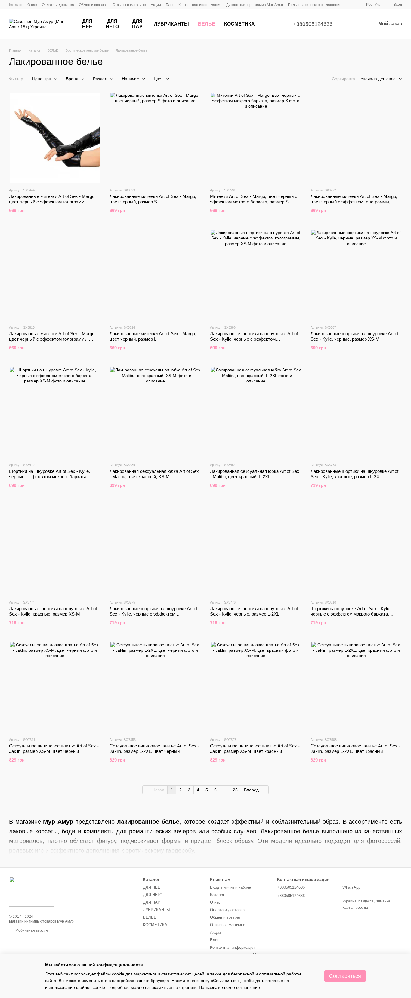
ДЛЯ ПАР (137, 24)
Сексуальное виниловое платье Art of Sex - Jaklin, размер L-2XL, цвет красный (355, 748)
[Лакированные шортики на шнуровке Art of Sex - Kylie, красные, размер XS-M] (54, 550)
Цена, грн (41, 78)
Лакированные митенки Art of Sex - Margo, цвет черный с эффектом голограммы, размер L (52, 339)
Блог (170, 5)
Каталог (16, 5)
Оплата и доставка (58, 5)
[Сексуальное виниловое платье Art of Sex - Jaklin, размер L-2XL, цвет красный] (356, 687)
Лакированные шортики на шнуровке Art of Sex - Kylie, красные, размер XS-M (53, 611)
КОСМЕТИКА (239, 23)
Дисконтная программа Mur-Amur (254, 5)
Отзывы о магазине (129, 5)
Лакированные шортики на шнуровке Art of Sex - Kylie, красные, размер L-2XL (354, 474)
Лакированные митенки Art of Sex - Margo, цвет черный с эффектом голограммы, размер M (354, 202)
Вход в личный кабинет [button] (231, 887)
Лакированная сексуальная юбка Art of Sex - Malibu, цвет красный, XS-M (154, 474)
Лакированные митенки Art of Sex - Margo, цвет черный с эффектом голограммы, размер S (52, 202)
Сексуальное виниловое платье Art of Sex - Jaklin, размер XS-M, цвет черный (54, 748)
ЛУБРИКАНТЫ (171, 23)
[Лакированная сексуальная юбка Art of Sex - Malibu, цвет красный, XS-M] (155, 412)
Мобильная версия (31, 930)
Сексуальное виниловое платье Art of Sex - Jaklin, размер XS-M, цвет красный (255, 748)
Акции (156, 5)
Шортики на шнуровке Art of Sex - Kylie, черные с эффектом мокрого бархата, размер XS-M (49, 477)
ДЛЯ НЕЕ (87, 24)
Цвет (158, 78)
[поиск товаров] (270, 24)
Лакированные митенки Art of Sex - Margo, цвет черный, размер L (153, 336)
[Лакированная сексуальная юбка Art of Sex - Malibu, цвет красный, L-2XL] (255, 412)
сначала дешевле (378, 78)
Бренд (72, 78)
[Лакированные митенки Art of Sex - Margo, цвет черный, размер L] (155, 275)
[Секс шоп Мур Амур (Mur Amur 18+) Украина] (31, 891)
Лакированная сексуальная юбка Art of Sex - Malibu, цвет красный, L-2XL (254, 474)
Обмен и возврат (93, 5)
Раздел (100, 78)
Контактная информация (199, 5)
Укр (377, 4)
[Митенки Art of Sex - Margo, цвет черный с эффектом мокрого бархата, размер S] (255, 138)
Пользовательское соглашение (314, 5)
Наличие (130, 78)
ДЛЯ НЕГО (112, 24)
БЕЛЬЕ (206, 23)
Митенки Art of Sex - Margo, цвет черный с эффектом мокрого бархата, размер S (253, 199)
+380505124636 (312, 24)
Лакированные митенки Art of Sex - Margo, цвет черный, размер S (153, 199)
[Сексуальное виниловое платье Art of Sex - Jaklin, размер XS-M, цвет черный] (54, 687)
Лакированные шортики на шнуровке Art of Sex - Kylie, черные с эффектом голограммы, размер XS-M (254, 339)
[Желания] (355, 24)
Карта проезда (355, 907)
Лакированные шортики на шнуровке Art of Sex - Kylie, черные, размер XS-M (354, 336)
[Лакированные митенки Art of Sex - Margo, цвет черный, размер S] (155, 138)
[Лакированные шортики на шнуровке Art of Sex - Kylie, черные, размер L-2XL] (255, 550)
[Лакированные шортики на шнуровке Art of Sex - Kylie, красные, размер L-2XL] (356, 412)
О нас (32, 5)
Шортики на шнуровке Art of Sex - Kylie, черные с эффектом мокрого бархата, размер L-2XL (351, 614)
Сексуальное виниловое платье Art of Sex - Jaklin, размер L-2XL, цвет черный (154, 748)
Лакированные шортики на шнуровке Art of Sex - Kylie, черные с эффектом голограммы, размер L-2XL (153, 614)
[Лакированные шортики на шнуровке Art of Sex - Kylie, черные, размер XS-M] (356, 275)
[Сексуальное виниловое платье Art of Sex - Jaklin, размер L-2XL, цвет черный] (155, 687)
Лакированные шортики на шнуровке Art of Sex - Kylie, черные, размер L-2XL (254, 611)
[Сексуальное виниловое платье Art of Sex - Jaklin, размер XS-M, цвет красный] (255, 687)
